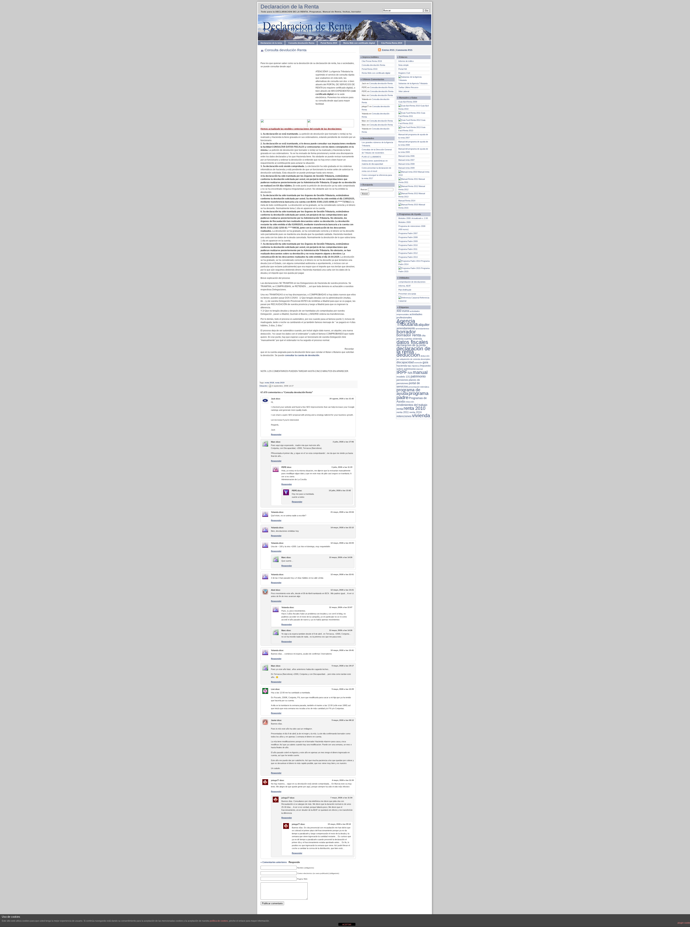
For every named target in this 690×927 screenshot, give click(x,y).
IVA (410, 372)
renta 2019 (279, 383)
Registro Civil (404, 73)
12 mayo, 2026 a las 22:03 (342, 543)
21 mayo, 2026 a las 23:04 (342, 512)
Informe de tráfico (406, 61)
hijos (409, 366)
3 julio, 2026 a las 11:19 (342, 467)
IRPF (402, 372)
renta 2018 (269, 383)
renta (400, 408)
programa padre (412, 395)
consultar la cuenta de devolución (302, 355)
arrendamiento (406, 328)
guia (425, 362)
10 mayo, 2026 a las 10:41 (342, 650)
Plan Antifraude (404, 290)
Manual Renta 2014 (406, 201)
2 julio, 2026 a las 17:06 (343, 442)
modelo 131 (403, 376)
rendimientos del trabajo (412, 404)
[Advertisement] (288, 96)
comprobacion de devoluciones (412, 282)
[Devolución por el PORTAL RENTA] (284, 126)
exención (418, 362)
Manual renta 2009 (406, 168)
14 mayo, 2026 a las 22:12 (342, 527)
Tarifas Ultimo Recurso (408, 87)
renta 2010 (414, 408)
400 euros (403, 310)
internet (419, 369)
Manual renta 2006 (406, 156)
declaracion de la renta (411, 345)
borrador (406, 332)
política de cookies (219, 921)
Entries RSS (388, 50)
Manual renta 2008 (406, 164)
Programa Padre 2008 (408, 237)
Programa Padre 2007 (408, 233)
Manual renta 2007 (406, 160)
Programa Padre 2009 (408, 241)
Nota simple (403, 65)
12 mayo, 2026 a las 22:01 (342, 574)
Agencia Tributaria (407, 322)
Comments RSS (404, 50)
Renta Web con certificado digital (359, 43)
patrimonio (418, 376)
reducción (409, 402)
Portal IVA (402, 69)
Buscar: (364, 189)
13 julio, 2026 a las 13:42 (340, 490)
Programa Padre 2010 (408, 245)
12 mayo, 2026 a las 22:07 (340, 607)
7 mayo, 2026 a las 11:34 (341, 798)
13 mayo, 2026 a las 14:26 (340, 557)
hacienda (402, 365)
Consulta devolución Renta (301, 43)
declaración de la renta (413, 350)
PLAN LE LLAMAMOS (371, 157)
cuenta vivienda (413, 338)
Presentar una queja (407, 294)
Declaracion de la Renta (290, 7)
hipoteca (415, 366)
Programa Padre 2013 (408, 257)
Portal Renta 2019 (329, 43)
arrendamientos (422, 329)
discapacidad (405, 362)
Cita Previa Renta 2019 (391, 43)
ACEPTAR (346, 924)
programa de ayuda (408, 392)
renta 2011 (403, 412)
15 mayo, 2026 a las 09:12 (339, 824)
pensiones (402, 380)
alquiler (424, 325)
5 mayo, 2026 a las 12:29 (343, 689)
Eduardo (263, 386)
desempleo (425, 359)
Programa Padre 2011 (407, 249)
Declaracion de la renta (271, 43)
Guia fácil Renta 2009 (407, 102)
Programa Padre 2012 (408, 253)
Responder (276, 434)
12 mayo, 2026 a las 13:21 (342, 590)
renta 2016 (415, 412)
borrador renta (409, 335)
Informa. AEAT (404, 286)
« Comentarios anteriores (274, 862)
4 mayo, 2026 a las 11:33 (343, 780)
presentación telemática (418, 387)
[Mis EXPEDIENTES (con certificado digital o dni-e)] (330, 126)
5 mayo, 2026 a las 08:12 (343, 720)
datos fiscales (412, 342)
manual (420, 372)
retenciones (404, 416)
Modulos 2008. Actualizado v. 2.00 (413, 218)
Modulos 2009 (404, 222)
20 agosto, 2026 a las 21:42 (342, 399)
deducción (408, 355)
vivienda (421, 415)
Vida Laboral (403, 91)
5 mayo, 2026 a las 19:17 (343, 666)
